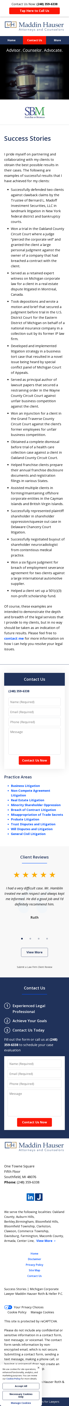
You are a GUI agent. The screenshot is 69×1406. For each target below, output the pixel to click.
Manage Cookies (42, 1312)
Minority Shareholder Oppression (36, 805)
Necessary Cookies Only (21, 1395)
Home (12, 40)
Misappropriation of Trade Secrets (37, 815)
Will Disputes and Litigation (32, 829)
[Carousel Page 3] (38, 938)
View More (34, 952)
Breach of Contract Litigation (33, 810)
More (57, 40)
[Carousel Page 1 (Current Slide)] (22, 938)
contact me (14, 638)
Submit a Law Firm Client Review (34, 967)
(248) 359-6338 (28, 1182)
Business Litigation (25, 786)
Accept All (21, 1386)
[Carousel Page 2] (30, 938)
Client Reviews (34, 857)
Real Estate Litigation (27, 800)
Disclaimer (34, 1259)
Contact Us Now (34, 760)
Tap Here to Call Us (34, 11)
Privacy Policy (34, 1265)
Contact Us (34, 40)
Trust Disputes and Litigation (33, 824)
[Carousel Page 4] (47, 938)
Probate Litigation (25, 819)
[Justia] (39, 1197)
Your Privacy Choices (29, 1307)
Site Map (34, 1270)
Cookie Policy (17, 1312)
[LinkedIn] (30, 1197)
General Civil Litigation (28, 834)
